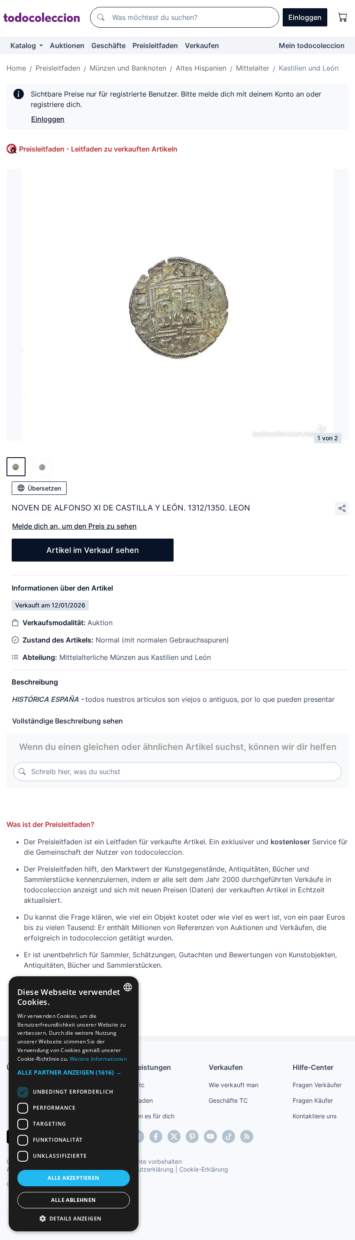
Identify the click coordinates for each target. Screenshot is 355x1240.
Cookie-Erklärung (203, 1169)
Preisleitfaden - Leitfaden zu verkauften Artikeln (98, 149)
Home (16, 68)
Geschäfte (108, 45)
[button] (73, 1072)
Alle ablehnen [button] (73, 1200)
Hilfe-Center (313, 1067)
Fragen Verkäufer (317, 1084)
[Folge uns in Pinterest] (192, 1136)
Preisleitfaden (155, 45)
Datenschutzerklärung (142, 1169)
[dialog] (74, 1103)
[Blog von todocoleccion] (246, 1136)
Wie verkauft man (233, 1084)
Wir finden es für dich (144, 1116)
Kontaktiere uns (314, 1116)
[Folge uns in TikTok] (228, 1136)
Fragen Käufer (313, 1100)
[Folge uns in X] (174, 1136)
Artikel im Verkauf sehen (92, 550)
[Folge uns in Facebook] (155, 1136)
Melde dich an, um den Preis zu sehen (74, 526)
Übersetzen (44, 488)
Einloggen (48, 119)
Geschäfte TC (228, 1100)
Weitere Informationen (98, 1058)
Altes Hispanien (201, 68)
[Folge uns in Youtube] (210, 1136)
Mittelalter (252, 68)
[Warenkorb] (343, 17)
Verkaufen (202, 45)
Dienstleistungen (142, 1067)
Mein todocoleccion (312, 45)
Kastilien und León (309, 68)
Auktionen (67, 45)
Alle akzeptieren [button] (73, 1178)
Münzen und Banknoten (128, 68)
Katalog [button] (24, 45)
